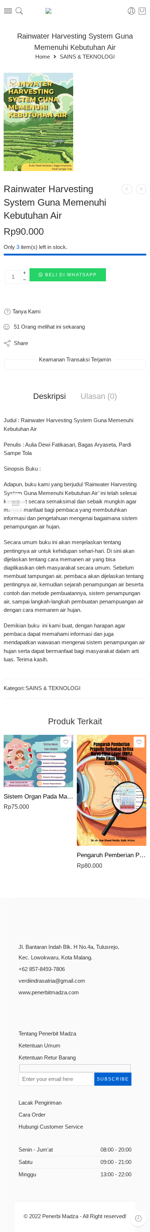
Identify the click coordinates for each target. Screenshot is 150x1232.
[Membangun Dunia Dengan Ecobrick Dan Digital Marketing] (127, 189)
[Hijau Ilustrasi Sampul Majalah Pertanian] (38, 122)
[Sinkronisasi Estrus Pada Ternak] (141, 189)
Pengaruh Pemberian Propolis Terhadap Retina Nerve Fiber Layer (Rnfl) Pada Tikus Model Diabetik (111, 855)
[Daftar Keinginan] (13, 82)
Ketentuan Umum (39, 1046)
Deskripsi (49, 396)
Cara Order (32, 1115)
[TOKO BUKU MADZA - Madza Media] (75, 11)
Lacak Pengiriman (40, 1103)
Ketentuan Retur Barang (47, 1058)
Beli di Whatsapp (71, 274)
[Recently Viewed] (138, 1218)
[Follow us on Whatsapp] (72, 1010)
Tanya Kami (25, 311)
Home (42, 57)
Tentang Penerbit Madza (47, 1034)
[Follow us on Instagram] (47, 1010)
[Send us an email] (34, 1010)
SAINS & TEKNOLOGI (87, 57)
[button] (67, 277)
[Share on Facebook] (54, 343)
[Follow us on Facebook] (21, 1010)
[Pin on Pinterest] (69, 343)
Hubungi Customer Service (51, 1127)
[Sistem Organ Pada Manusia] (38, 761)
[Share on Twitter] (40, 343)
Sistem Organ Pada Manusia (38, 796)
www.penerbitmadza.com (49, 992)
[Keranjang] (142, 11)
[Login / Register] (131, 11)
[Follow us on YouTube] (59, 1010)
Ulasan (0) (98, 396)
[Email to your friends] (98, 343)
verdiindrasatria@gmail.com (52, 981)
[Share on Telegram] (83, 343)
